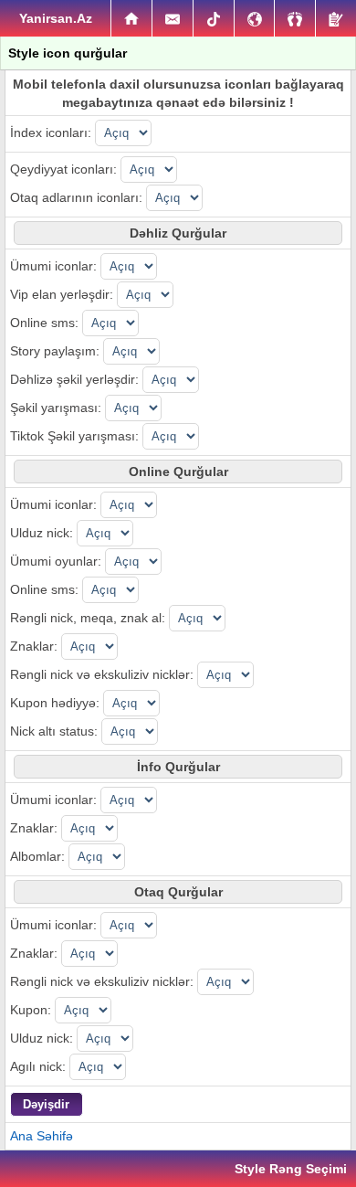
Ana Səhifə (41, 1136)
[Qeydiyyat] (336, 18)
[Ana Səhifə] (131, 18)
